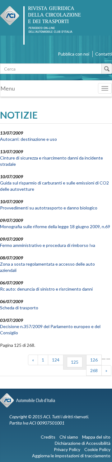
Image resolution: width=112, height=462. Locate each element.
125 (74, 362)
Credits (48, 437)
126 (94, 359)
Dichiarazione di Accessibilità (82, 443)
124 (55, 359)
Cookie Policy (97, 449)
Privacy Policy (67, 449)
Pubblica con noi (73, 54)
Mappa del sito (96, 437)
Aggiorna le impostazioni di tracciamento (71, 455)
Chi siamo (68, 437)
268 (94, 370)
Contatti (103, 54)
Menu (7, 88)
